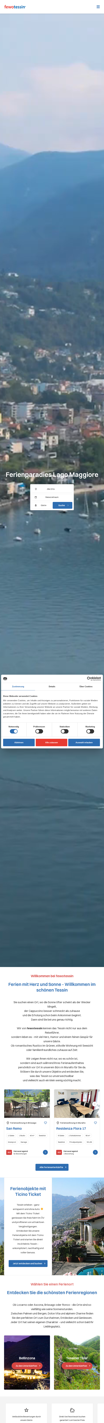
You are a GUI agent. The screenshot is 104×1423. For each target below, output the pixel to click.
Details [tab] (52, 686)
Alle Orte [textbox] (51, 489)
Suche (61, 505)
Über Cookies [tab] (85, 686)
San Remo (14, 1128)
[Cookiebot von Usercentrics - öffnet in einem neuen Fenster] (89, 679)
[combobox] (52, 489)
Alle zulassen (51, 742)
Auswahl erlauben (84, 742)
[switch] (39, 731)
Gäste (43, 505)
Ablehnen (18, 742)
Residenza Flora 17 (71, 1128)
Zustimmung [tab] (18, 686)
